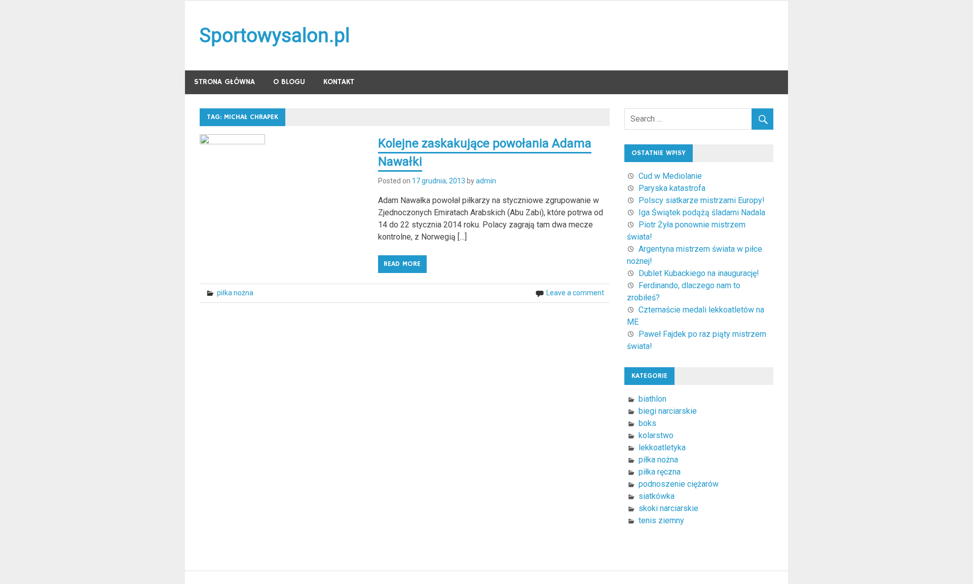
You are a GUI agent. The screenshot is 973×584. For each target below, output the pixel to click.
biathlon (652, 399)
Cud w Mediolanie (670, 176)
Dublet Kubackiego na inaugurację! (699, 273)
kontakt (338, 82)
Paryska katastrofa (672, 188)
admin (486, 181)
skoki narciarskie (668, 508)
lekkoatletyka (662, 447)
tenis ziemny (661, 520)
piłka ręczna (660, 472)
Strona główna (224, 82)
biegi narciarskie (668, 411)
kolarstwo (656, 435)
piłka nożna (235, 293)
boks (647, 423)
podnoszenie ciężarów (679, 484)
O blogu (289, 82)
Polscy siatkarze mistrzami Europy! (702, 200)
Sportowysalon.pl (275, 35)
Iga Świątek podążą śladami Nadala (702, 212)
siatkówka (657, 496)
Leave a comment (575, 293)
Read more (402, 263)
